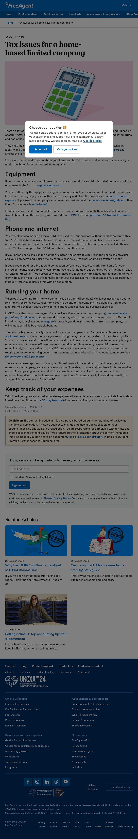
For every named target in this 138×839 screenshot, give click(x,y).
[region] (69, 139)
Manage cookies (67, 149)
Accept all (40, 149)
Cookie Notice (92, 140)
